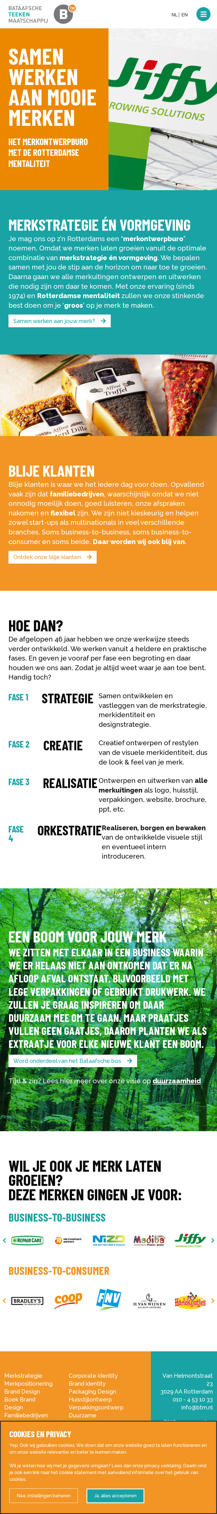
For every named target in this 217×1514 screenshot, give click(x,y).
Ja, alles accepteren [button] (115, 1495)
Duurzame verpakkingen (86, 1419)
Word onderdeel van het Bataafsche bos (68, 1061)
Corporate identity (93, 1375)
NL (175, 15)
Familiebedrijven (26, 1415)
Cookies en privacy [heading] (40, 1434)
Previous (4, 1240)
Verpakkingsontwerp (96, 1407)
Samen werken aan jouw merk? (54, 321)
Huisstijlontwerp (90, 1399)
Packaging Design (92, 1391)
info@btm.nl (197, 1407)
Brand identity (87, 1383)
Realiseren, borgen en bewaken (154, 828)
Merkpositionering (28, 1383)
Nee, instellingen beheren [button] (44, 1495)
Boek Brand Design (19, 1403)
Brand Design (22, 1391)
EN (184, 15)
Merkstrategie (23, 1375)
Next (213, 1240)
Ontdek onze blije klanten (47, 557)
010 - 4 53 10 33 (193, 1399)
